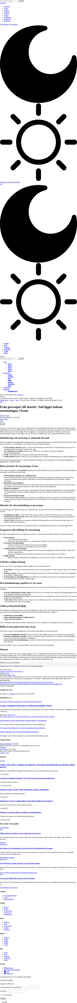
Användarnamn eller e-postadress (10, 987)
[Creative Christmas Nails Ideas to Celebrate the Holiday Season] (21, 702)
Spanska (6, 12)
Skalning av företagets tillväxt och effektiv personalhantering (20, 812)
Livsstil (5, 844)
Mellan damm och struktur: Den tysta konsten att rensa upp (20, 833)
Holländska (7, 17)
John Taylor (4, 419)
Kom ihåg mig (7, 995)
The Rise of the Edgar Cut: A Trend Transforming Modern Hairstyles (19, 732)
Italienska (7, 21)
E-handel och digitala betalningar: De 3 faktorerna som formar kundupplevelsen (27, 778)
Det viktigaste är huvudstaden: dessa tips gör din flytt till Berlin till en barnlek (26, 848)
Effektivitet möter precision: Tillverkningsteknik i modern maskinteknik (24, 790)
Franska (6, 10)
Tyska (6, 8)
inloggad (12, 694)
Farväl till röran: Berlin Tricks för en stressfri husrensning (20, 863)
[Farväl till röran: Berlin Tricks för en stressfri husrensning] (7, 857)
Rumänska (7, 19)
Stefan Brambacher (6, 744)
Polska (6, 15)
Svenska (6, 14)
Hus (1, 402)
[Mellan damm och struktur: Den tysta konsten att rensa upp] (4, 827)
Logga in (20, 395)
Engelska (7, 6)
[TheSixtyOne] (10, 182)
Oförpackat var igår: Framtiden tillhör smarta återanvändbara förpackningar (26, 801)
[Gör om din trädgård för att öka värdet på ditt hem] (18, 872)
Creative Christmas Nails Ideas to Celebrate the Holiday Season (26, 706)
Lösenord (3, 991)
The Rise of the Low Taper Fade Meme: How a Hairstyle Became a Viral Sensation (23, 720)
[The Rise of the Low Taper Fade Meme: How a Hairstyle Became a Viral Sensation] (27, 716)
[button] (38, 1002)
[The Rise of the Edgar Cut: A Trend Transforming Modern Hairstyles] (22, 728)
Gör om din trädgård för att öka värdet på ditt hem (17, 878)
